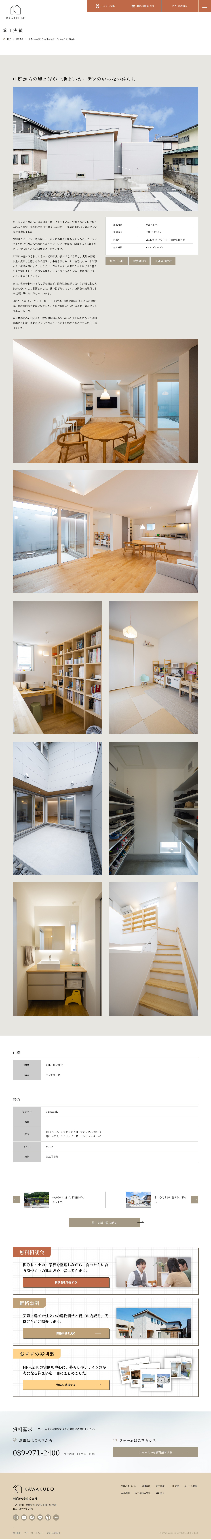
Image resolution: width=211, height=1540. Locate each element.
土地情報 (174, 1486)
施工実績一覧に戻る (104, 1223)
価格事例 (146, 1486)
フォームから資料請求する (155, 1452)
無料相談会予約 (145, 6)
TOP (9, 39)
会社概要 (125, 1493)
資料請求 (182, 6)
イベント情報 (107, 6)
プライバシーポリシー (33, 1533)
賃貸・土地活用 (53, 1533)
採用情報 (16, 1533)
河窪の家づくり (128, 1486)
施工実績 (19, 39)
